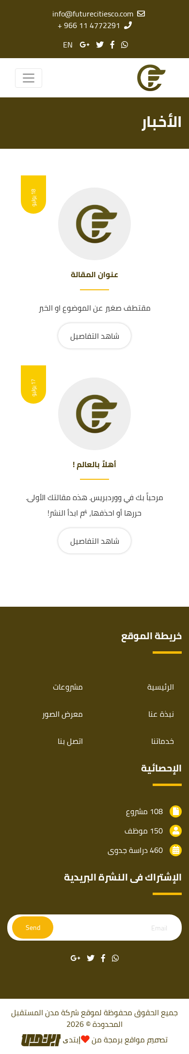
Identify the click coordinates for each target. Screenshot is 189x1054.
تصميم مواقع (146, 1039)
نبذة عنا (161, 714)
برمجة (112, 1039)
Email (159, 928)
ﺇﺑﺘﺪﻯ (70, 1039)
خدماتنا (162, 741)
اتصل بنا (70, 741)
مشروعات (68, 686)
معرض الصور (62, 714)
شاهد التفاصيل (94, 336)
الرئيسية (160, 686)
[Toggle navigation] (28, 78)
